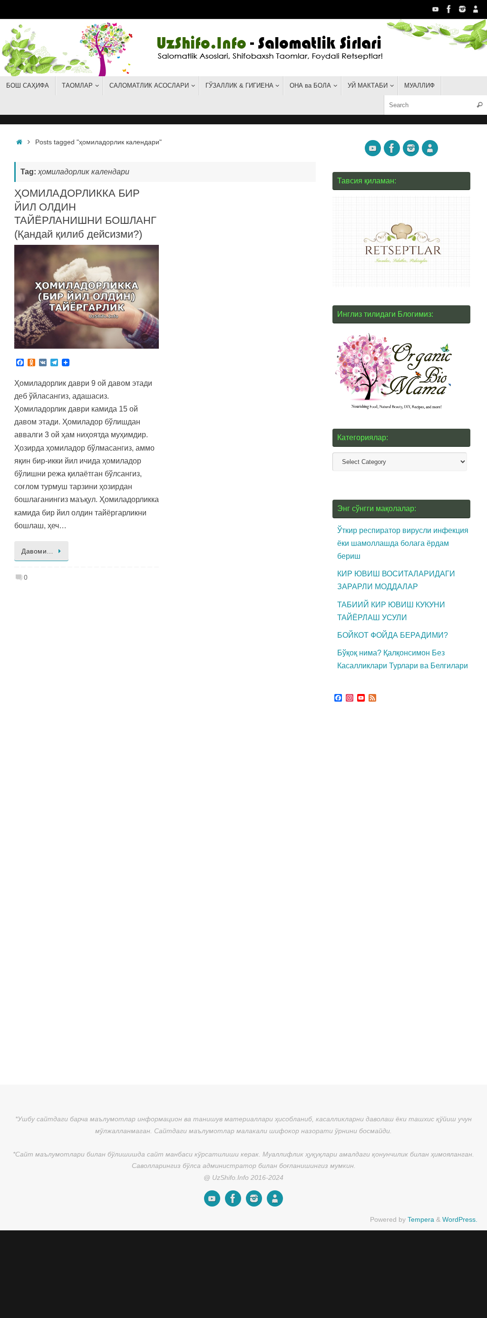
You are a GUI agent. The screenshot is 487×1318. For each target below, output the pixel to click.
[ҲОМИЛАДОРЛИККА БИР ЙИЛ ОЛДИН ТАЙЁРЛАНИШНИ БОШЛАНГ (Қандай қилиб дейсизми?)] (86, 296)
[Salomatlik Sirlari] (435, 9)
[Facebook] (449, 9)
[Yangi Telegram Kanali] (475, 9)
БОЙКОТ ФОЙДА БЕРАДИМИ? (392, 635)
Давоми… (37, 551)
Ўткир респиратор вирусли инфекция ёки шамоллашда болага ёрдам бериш (402, 543)
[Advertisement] (403, 890)
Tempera (421, 1219)
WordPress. (459, 1219)
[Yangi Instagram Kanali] (462, 9)
